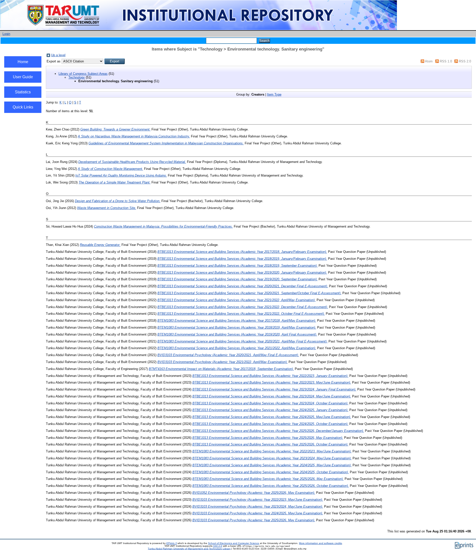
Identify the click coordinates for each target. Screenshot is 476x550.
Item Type (274, 94)
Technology (76, 77)
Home (23, 62)
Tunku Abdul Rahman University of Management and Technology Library (189, 548)
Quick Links (23, 107)
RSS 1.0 (446, 61)
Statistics (23, 92)
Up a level (58, 55)
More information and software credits (320, 543)
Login (6, 34)
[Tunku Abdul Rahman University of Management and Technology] (198, 29)
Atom (429, 61)
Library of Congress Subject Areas (83, 74)
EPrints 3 (171, 543)
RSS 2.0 (465, 61)
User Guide (23, 77)
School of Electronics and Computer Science (233, 543)
